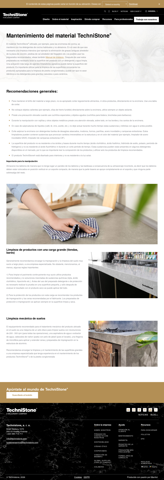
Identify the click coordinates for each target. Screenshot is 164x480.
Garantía (123, 440)
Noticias (124, 11)
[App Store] (144, 466)
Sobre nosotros (102, 430)
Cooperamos (100, 451)
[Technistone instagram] (134, 410)
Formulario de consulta (126, 456)
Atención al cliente (124, 430)
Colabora (99, 467)
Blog (114, 11)
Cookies (78, 477)
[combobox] (115, 4)
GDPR (87, 477)
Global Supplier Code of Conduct (102, 461)
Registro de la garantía (126, 445)
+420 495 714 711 (14, 434)
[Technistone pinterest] (145, 410)
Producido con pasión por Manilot (142, 477)
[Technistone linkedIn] (128, 410)
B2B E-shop (135, 11)
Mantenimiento (126, 436)
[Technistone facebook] (139, 410)
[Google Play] (153, 466)
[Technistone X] (156, 410)
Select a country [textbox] (112, 4)
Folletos (145, 434)
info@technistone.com (16, 438)
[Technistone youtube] (150, 410)
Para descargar (149, 430)
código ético (100, 446)
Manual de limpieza (55, 57)
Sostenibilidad (101, 442)
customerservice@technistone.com (22, 442)
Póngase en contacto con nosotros (101, 435)
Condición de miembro (100, 455)
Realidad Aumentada (146, 462)
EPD (143, 439)
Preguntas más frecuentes (126, 451)
